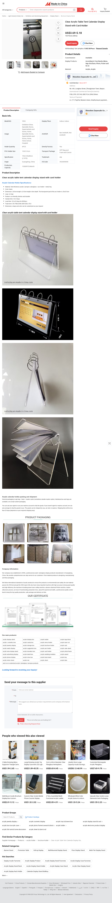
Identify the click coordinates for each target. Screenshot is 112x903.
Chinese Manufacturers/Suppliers (36, 883)
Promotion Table (23, 850)
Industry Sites (77, 883)
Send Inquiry (72, 43)
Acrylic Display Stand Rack (13, 866)
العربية (80, 888)
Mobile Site (52, 885)
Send (21, 720)
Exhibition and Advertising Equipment (37, 16)
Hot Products (9, 883)
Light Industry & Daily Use (15, 16)
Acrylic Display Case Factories (80, 861)
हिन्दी (98, 888)
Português (32, 888)
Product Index (100, 883)
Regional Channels (88, 883)
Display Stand (54, 16)
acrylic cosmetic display (37, 821)
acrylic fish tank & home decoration (14, 829)
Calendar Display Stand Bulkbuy (37, 871)
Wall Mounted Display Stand (57, 850)
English (17, 888)
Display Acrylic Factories (12, 861)
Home (4, 16)
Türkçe (45, 889)
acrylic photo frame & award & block (41, 825)
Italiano (57, 888)
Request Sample (102, 48)
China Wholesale (54, 883)
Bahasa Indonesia (63, 889)
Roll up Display (38, 850)
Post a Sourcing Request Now (29, 724)
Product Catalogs (33, 817)
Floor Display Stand (78, 850)
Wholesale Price (65, 883)
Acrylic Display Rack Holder (13, 871)
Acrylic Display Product (32, 861)
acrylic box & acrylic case (10, 825)
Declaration (78, 894)
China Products (19, 883)
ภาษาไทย (104, 888)
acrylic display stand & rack (92, 821)
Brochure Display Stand (68, 16)
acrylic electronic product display (94, 825)
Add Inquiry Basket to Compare (33, 72)
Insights (60, 885)
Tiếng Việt (53, 889)
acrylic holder (60, 825)
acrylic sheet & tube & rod (37, 829)
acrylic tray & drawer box (64, 821)
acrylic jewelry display (9, 821)
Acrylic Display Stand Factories (55, 861)
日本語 (92, 888)
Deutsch (64, 888)
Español (24, 888)
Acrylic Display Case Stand (59, 866)
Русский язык (49, 888)
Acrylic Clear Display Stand (81, 866)
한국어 (86, 888)
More (4, 875)
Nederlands (72, 888)
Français (40, 888)
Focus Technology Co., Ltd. (42, 894)
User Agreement (68, 894)
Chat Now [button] (89, 43)
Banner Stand (8, 850)
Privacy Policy (88, 894)
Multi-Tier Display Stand (97, 850)
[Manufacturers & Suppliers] (56, 4)
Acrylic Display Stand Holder (35, 866)
